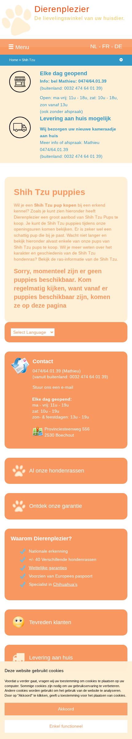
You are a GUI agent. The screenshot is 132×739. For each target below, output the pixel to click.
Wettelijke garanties (48, 567)
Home (13, 60)
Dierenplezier (61, 9)
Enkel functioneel (66, 726)
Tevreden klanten (50, 622)
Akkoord (66, 708)
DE (118, 46)
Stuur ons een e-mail (53, 387)
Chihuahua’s (65, 584)
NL (93, 46)
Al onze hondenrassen (56, 471)
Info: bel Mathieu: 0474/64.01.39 (73, 81)
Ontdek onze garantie (55, 506)
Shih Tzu (108, 259)
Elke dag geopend (63, 73)
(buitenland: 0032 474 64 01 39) (71, 88)
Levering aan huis (51, 658)
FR (106, 46)
